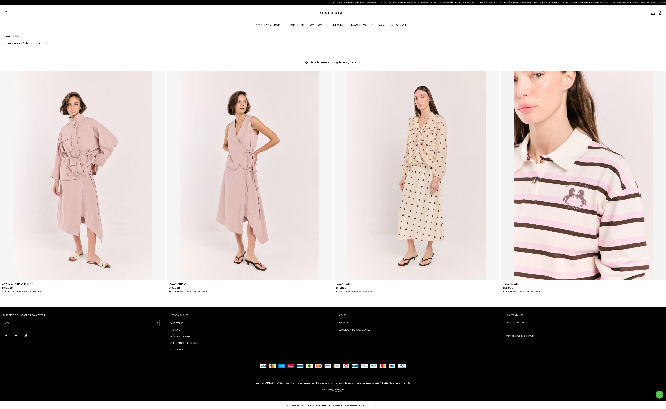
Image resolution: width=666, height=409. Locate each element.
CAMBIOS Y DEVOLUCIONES (354, 329)
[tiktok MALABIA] (26, 335)
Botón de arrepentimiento (396, 383)
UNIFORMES (338, 25)
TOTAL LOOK (297, 25)
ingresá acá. (372, 383)
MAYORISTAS (358, 25)
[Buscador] (6, 13)
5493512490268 (516, 322)
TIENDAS (175, 329)
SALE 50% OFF (398, 25)
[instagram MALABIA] (6, 335)
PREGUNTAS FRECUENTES (184, 343)
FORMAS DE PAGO (180, 336)
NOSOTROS (316, 25)
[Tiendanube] (333, 391)
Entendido (373, 405)
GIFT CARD (378, 25)
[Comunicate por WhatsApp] (659, 395)
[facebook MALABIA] (16, 335)
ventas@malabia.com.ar (520, 335)
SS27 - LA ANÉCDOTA (268, 25)
